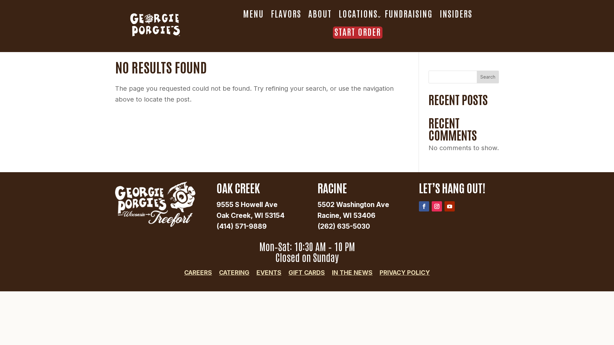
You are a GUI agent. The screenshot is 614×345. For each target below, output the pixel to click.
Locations (358, 13)
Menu (253, 13)
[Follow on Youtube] (450, 206)
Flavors (286, 13)
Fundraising (409, 13)
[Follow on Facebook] (424, 206)
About (320, 13)
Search (487, 77)
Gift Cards (306, 272)
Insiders (456, 13)
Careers (198, 272)
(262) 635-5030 (344, 226)
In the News (352, 272)
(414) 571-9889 (241, 226)
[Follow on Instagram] (437, 206)
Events (268, 272)
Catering (234, 272)
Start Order (358, 32)
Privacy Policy (405, 272)
